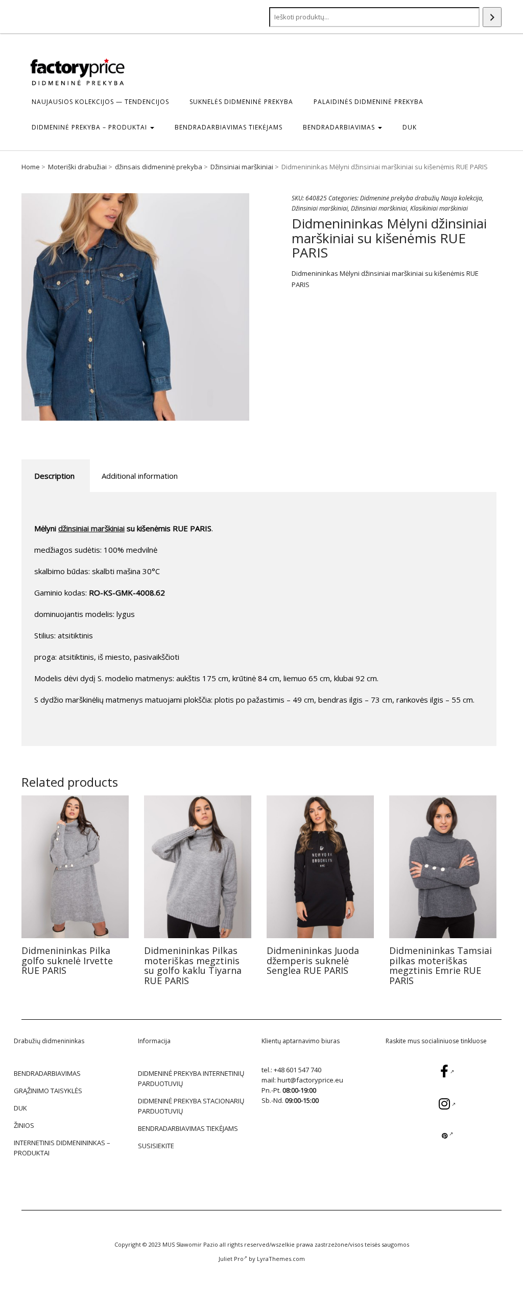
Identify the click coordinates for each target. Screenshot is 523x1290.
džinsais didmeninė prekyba (158, 166)
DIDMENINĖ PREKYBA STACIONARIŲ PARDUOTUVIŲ (191, 1106)
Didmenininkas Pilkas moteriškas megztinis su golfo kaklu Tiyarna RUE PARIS (193, 965)
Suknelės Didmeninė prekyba (241, 101)
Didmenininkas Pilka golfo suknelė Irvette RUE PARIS (67, 960)
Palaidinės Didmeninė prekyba (368, 101)
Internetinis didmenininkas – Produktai (62, 1147)
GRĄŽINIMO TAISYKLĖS (48, 1090)
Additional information (140, 476)
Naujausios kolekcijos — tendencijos (100, 101)
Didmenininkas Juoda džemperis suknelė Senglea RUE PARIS (313, 960)
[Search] (492, 17)
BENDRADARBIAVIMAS (340, 127)
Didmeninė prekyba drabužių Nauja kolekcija (421, 198)
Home (30, 166)
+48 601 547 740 (297, 1069)
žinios (24, 1125)
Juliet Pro (231, 1258)
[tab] (54, 476)
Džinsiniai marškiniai (241, 166)
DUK (409, 127)
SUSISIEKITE (156, 1145)
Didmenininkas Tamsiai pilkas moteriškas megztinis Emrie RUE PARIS (440, 965)
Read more (75, 866)
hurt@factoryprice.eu (310, 1080)
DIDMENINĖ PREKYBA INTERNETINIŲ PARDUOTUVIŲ (191, 1078)
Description (54, 476)
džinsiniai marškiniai (91, 528)
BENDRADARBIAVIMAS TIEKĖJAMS (228, 127)
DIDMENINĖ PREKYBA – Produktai (90, 127)
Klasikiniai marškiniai (439, 208)
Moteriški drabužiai (77, 166)
